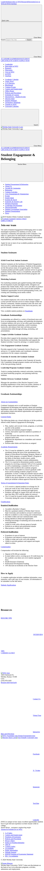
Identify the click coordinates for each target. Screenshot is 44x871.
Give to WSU (9, 72)
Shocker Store (10, 99)
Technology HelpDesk (12, 102)
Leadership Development (13, 205)
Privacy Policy (10, 841)
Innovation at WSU (14, 2)
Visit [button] (11, 682)
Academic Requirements (9, 447)
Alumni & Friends (7, 829)
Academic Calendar (11, 79)
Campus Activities (11, 192)
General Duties (6, 417)
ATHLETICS (9, 61)
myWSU (8, 4)
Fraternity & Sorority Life (13, 202)
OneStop (14, 4)
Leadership (4, 2)
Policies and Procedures (13, 93)
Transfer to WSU (11, 104)
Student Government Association (16, 209)
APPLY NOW (25, 61)
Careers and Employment (13, 89)
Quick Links (5, 20)
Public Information (11, 850)
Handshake (29, 311)
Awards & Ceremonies (13, 188)
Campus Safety (10, 846)
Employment (9, 198)
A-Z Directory (10, 83)
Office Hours (9, 91)
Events (7, 196)
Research (24, 2)
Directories (31, 2)
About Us (8, 186)
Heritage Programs (11, 204)
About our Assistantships (9, 402)
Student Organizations (12, 211)
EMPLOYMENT (7, 221)
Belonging (8, 190)
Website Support (10, 852)
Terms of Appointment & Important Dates (15, 483)
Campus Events (10, 87)
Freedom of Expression (13, 837)
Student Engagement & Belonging (16, 184)
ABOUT (17, 61)
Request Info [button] (5, 682)
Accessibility (9, 848)
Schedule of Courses (12, 95)
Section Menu (22, 164)
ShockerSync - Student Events (15, 97)
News (7, 213)
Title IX (7, 844)
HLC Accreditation (11, 856)
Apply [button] (15, 682)
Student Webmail (11, 101)
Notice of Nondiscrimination (14, 843)
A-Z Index (8, 833)
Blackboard (9, 85)
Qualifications (5, 502)
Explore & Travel (11, 200)
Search (3, 40)
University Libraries (12, 106)
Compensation (6, 547)
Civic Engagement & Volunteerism (17, 194)
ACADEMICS (6, 59)
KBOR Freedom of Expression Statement (19, 854)
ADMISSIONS (16, 59)
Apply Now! (9, 81)
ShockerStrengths (11, 207)
